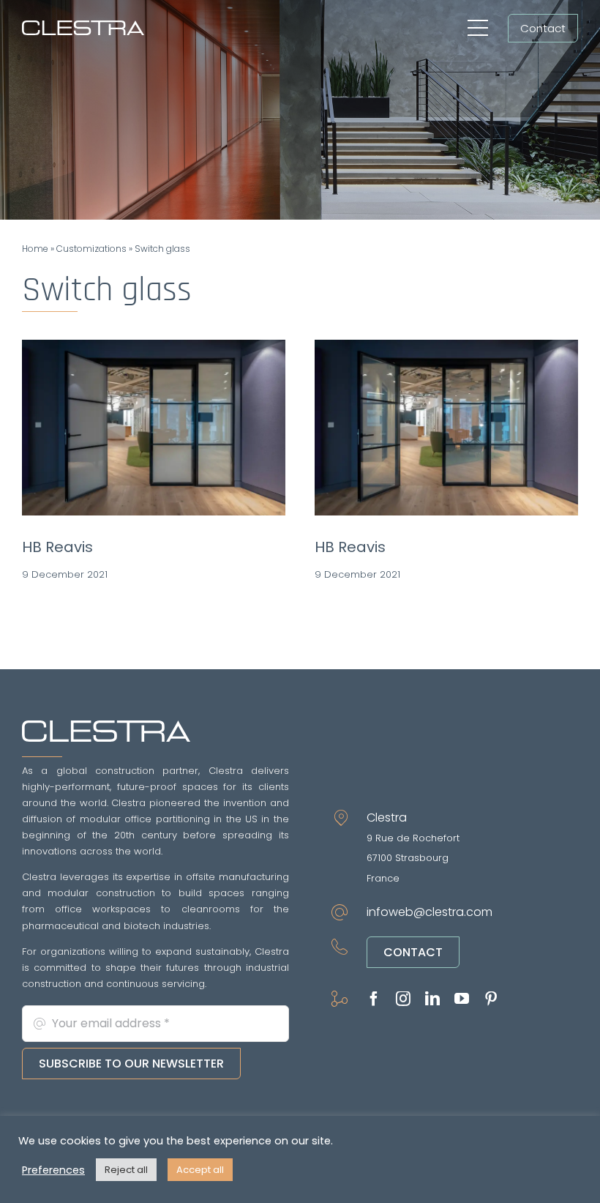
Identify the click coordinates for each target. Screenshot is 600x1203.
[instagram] (403, 998)
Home (35, 248)
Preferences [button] (53, 1170)
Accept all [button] (200, 1170)
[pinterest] (491, 998)
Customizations (91, 248)
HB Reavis (57, 547)
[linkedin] (432, 998)
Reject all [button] (126, 1170)
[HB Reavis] (153, 427)
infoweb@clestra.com (429, 912)
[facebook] (374, 998)
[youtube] (461, 998)
